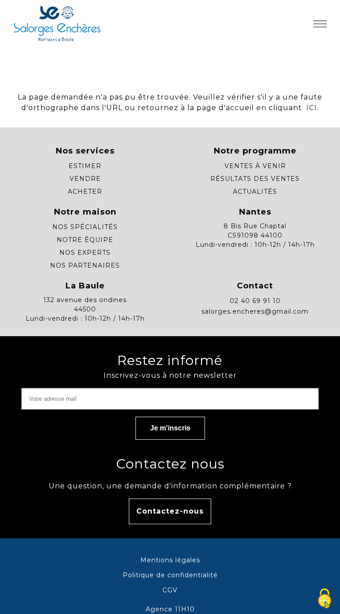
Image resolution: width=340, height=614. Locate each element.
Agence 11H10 (170, 609)
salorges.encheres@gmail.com (255, 311)
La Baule (85, 286)
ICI (310, 108)
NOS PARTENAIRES (85, 265)
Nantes (255, 212)
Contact (255, 286)
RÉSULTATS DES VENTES (255, 179)
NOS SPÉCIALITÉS (85, 227)
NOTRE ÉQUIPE (85, 240)
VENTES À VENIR (255, 166)
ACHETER (85, 192)
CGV (170, 590)
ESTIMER (85, 166)
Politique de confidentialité (170, 575)
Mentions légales (170, 560)
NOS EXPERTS (85, 253)
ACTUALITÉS (255, 192)
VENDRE (85, 179)
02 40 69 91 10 (255, 301)
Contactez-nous (170, 511)
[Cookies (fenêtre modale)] (324, 599)
